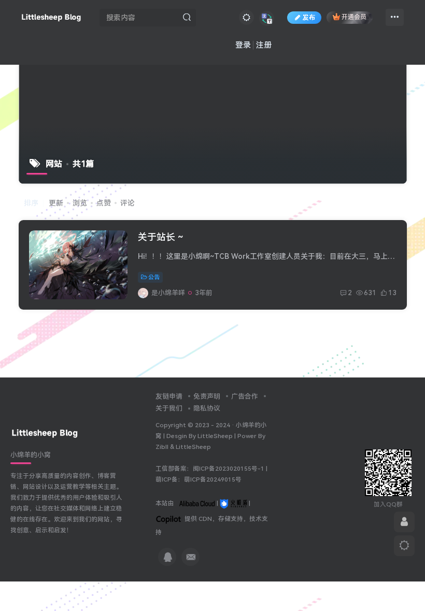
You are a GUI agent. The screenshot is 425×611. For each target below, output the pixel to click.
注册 (264, 45)
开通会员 (354, 17)
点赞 (103, 203)
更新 (56, 203)
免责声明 (206, 396)
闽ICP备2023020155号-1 (228, 468)
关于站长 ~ (160, 236)
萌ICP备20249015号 (213, 479)
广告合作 (244, 396)
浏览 (80, 203)
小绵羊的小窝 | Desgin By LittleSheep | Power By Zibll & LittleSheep (211, 435)
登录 (243, 45)
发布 (309, 17)
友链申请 (168, 396)
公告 (154, 277)
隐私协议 (206, 408)
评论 (127, 203)
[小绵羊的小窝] (44, 433)
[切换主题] (404, 545)
